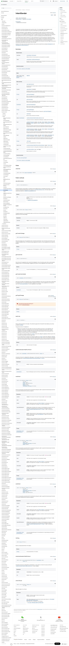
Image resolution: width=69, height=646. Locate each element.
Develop (26, 1)
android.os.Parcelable (26, 68)
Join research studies (63, 631)
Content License (39, 609)
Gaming (24, 626)
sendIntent (29, 122)
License (18, 643)
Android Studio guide (54, 627)
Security (15, 629)
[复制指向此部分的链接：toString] (20, 538)
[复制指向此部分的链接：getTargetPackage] (25, 295)
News (14, 632)
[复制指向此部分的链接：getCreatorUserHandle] (27, 274)
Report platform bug (63, 626)
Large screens (34, 626)
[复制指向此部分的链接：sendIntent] (21, 376)
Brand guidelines (22, 643)
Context (32, 122)
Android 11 (43, 635)
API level (2, 18)
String (18, 94)
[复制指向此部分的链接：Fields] (20, 165)
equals (28, 89)
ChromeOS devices (35, 629)
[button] (6, 17)
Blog (14, 634)
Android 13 (43, 632)
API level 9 (52, 295)
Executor (39, 123)
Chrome (30, 639)
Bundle (32, 123)
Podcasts (15, 635)
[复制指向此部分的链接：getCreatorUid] (23, 254)
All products (48, 639)
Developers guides (53, 629)
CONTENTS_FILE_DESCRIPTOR (29, 190)
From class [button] (22, 157)
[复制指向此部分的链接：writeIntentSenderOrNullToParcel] (31, 556)
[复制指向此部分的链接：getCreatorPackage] (25, 233)
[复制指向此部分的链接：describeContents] (25, 181)
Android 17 (43, 626)
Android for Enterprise (17, 628)
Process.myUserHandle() (23, 283)
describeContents (30, 84)
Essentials (11, 1)
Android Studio (62, 1)
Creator (17, 76)
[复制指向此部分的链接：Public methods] (25, 178)
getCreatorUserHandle (31, 104)
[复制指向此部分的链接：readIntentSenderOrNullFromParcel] (32, 349)
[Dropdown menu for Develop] (29, 1)
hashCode (28, 113)
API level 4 (54, 12)
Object (20, 19)
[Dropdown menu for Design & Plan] (22, 1)
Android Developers (18, 9)
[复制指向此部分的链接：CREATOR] (21, 168)
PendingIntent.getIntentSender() (22, 45)
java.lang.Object (18, 21)
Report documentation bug (64, 628)
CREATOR (28, 75)
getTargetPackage (30, 109)
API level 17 (54, 233)
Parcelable (29, 19)
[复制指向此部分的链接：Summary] (22, 49)
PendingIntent (50, 44)
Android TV (33, 632)
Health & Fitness (25, 629)
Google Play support (63, 629)
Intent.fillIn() (41, 403)
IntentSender (41, 145)
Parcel (49, 145)
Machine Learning (25, 628)
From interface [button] (23, 68)
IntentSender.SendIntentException (33, 59)
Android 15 (43, 629)
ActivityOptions (40, 414)
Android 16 (43, 628)
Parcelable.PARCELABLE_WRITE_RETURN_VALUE (35, 602)
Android (15, 626)
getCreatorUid (29, 99)
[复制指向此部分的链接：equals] (19, 205)
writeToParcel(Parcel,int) (39, 189)
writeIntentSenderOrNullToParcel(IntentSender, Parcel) (33, 358)
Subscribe (57, 643)
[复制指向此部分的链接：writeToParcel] (23, 580)
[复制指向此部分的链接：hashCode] (21, 316)
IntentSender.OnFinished (31, 55)
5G (23, 634)
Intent (43, 122)
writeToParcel (29, 149)
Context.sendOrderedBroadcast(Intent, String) (35, 409)
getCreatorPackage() (47, 111)
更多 (32, 1)
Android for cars (34, 631)
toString (28, 141)
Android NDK (52, 633)
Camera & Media (25, 631)
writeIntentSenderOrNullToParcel (33, 145)
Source (15, 631)
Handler (36, 136)
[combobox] (44, 1)
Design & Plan (19, 1)
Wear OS (33, 628)
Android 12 (43, 634)
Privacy (24, 632)
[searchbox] (6, 8)
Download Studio (53, 632)
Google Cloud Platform (40, 639)
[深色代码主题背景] (55, 171)
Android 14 (43, 631)
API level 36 (54, 376)
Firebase (34, 639)
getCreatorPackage (30, 94)
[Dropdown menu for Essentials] (14, 1)
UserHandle (19, 104)
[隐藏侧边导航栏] (11, 644)
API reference (4, 4)
